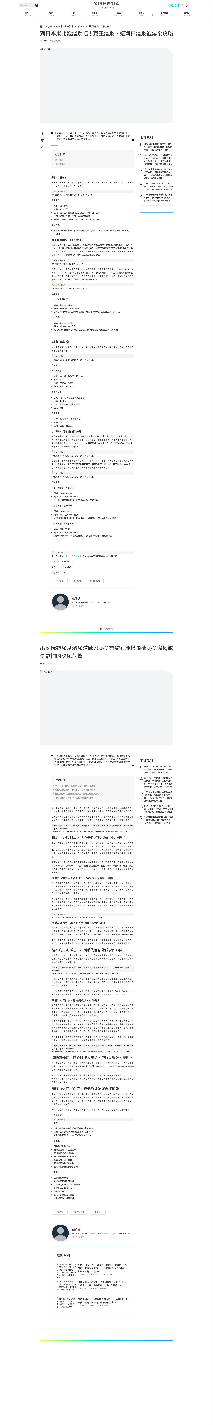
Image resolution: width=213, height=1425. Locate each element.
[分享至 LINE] (42, 140)
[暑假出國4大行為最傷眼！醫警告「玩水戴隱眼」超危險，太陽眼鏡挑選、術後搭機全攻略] (67, 1304)
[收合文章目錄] (91, 154)
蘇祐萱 (46, 663)
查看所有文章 (78, 605)
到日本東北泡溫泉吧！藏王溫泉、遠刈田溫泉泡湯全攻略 (83, 26)
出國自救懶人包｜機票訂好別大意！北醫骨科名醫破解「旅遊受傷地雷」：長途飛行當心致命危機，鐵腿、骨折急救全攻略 (102, 1268)
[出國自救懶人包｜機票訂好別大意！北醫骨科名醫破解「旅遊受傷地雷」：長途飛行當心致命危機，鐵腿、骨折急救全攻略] (67, 1270)
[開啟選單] (192, 5)
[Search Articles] (36, 5)
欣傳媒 (46, 40)
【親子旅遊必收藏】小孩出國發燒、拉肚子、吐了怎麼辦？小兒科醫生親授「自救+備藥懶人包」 (102, 1283)
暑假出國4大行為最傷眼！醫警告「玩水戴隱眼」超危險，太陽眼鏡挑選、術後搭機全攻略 (103, 1300)
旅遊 (50, 26)
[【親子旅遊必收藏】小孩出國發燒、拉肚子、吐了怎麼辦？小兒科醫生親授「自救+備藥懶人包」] (67, 1287)
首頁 (42, 26)
